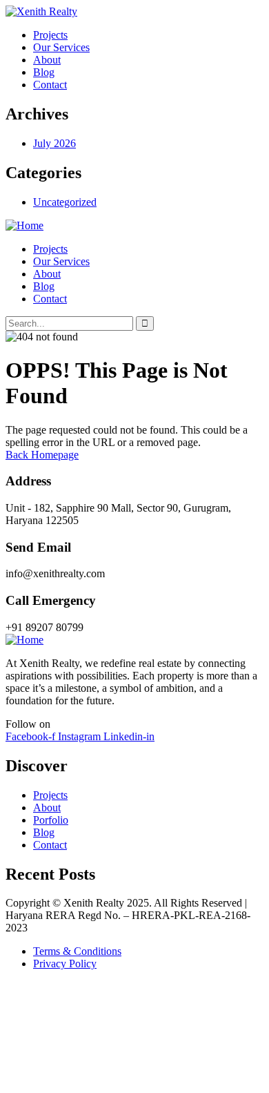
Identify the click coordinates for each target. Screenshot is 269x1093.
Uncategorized (65, 202)
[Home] (24, 225)
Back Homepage (42, 455)
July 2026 (54, 143)
